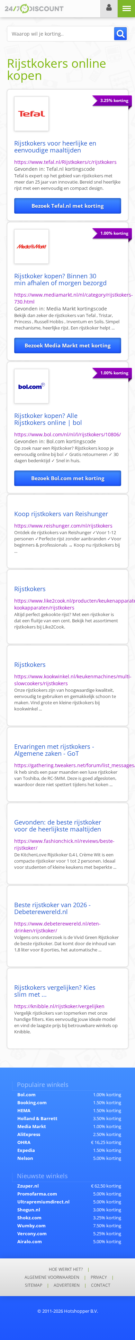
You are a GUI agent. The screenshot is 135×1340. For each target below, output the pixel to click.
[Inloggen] (109, 8)
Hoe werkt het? (66, 1269)
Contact (100, 1285)
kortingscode (70, 169)
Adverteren (67, 1285)
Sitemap (33, 1285)
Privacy (99, 1277)
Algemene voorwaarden (52, 1277)
